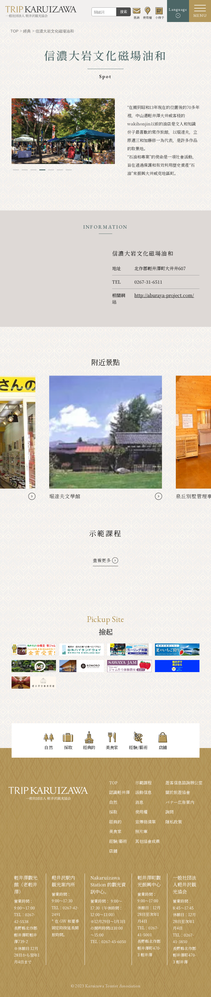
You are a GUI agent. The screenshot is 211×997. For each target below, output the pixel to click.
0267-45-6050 (113, 941)
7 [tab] (69, 169)
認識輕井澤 (119, 792)
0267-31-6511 (148, 282)
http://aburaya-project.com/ (164, 295)
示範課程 (143, 782)
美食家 (115, 831)
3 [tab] (33, 169)
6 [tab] (60, 169)
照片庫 (141, 831)
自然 (113, 802)
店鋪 (113, 851)
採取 (113, 812)
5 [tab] (51, 169)
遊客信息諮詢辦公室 (183, 782)
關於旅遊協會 (177, 792)
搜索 (123, 12)
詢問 (169, 812)
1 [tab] (16, 169)
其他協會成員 (147, 841)
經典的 (115, 822)
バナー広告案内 (179, 802)
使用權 (141, 812)
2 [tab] (25, 169)
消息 (139, 802)
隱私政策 (173, 822)
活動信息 (143, 792)
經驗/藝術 (118, 841)
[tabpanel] (63, 131)
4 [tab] (42, 169)
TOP (113, 782)
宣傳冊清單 (145, 822)
